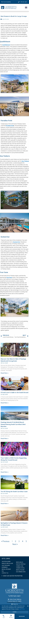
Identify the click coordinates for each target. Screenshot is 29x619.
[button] (26, 7)
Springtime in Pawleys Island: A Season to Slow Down (14, 524)
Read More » (5, 373)
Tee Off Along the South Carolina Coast (14, 491)
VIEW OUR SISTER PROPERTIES (12, 576)
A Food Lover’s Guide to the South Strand (14, 392)
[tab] (15, 575)
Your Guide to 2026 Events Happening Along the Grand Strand (14, 459)
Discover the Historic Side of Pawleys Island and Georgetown (13, 360)
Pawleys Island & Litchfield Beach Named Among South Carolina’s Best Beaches (13, 424)
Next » (15, 544)
